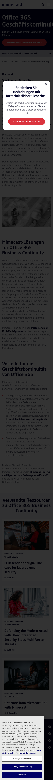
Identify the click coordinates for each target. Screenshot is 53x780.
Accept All (22, 774)
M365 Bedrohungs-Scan (27, 121)
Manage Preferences (22, 758)
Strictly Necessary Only (22, 766)
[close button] (46, 84)
